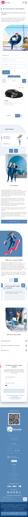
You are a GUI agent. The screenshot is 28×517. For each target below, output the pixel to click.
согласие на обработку (22, 506)
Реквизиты (14, 477)
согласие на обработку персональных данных (16, 396)
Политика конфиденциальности (14, 473)
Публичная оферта (14, 475)
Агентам (14, 470)
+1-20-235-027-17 (9, 448)
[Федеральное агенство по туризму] (13, 457)
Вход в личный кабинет (14, 479)
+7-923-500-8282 (9, 450)
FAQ (14, 481)
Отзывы (14, 466)
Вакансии (14, 468)
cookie (15, 504)
